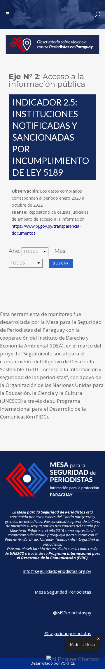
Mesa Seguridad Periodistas (63, 592)
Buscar (61, 263)
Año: (14, 251)
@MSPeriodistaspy (72, 613)
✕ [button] (98, 638)
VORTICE (68, 663)
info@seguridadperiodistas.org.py (57, 571)
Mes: (60, 251)
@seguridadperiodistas (67, 633)
